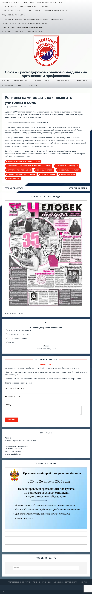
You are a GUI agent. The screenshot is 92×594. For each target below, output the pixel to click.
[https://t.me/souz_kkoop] (85, 2)
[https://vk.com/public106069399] (90, 2)
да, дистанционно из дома (18, 334)
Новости (5, 80)
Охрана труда (81, 80)
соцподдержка (68, 174)
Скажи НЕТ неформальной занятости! (51, 11)
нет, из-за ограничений (17, 338)
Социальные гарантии (41, 80)
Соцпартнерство (20, 80)
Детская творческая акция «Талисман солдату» (22, 32)
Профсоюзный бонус (28, 6)
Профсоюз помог (9, 6)
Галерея (28, 11)
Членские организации (42, 582)
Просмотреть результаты (46, 349)
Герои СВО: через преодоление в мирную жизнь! (22, 27)
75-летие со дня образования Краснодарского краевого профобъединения (33, 19)
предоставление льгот (69, 170)
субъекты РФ (13, 178)
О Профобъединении (10, 2)
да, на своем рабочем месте (19, 330)
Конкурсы (33, 85)
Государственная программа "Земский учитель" (29, 166)
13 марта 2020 (12, 107)
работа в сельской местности (21, 174)
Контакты (82, 582)
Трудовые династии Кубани (13, 15)
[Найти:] (46, 568)
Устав (28, 582)
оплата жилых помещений (19, 170)
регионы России (48, 174)
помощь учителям (45, 170)
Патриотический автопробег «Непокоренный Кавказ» (24, 23)
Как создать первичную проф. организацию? (43, 2)
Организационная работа (12, 85)
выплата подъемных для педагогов (24, 161)
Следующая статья (78, 188)
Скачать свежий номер (14, 313)
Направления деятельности (65, 582)
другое (11, 342)
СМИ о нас (45, 6)
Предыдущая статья (15, 188)
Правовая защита (63, 80)
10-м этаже (15, 592)
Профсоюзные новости (11, 11)
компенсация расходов (67, 166)
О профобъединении (15, 582)
